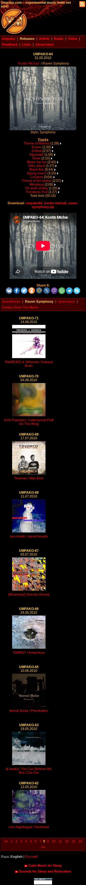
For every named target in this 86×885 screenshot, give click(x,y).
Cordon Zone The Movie (20, 307)
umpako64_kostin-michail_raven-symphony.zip (52, 205)
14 (80, 841)
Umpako (8, 38)
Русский (31, 856)
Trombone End (37, 192)
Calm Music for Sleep (45, 865)
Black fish (36, 169)
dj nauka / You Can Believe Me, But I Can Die (29, 770)
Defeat (37, 151)
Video (72, 38)
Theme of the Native (37, 180)
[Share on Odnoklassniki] (31, 289)
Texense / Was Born (29, 478)
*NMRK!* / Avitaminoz (29, 652)
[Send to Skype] (76, 289)
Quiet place (66, 301)
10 (54, 841)
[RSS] (81, 4)
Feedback (10, 44)
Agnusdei (36, 154)
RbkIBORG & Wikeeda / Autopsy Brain (29, 363)
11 (60, 841)
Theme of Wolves (36, 143)
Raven (37, 147)
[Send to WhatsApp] (61, 289)
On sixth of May (36, 188)
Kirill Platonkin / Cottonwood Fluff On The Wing (28, 422)
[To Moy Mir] (39, 289)
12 (67, 841)
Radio (58, 38)
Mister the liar (37, 162)
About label (44, 44)
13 (73, 841)
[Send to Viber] (54, 289)
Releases (27, 38)
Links (26, 44)
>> (43, 847)
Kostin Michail (28, 63)
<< (6, 841)
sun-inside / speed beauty (29, 536)
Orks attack (36, 166)
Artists (44, 38)
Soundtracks (11, 301)
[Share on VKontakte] (9, 289)
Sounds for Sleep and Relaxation (45, 871)
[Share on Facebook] (16, 289)
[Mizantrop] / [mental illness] (28, 594)
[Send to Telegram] (69, 289)
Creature (36, 177)
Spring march (37, 173)
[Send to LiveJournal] (46, 289)
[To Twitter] (24, 289)
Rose (36, 158)
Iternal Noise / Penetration (29, 710)
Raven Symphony (39, 301)
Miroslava (36, 184)
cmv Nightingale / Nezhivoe (29, 827)
